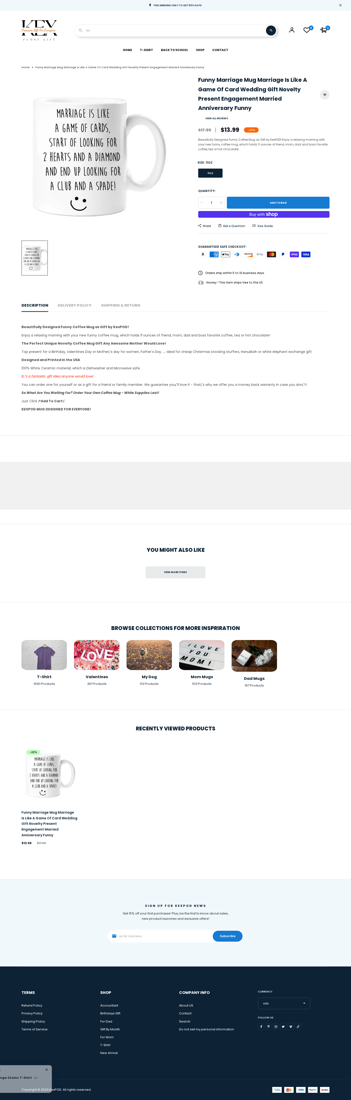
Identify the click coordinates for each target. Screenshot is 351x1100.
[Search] (271, 31)
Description (34, 305)
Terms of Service (34, 1029)
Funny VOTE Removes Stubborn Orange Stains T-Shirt (76, 1077)
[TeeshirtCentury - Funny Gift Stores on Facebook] (261, 1026)
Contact (220, 50)
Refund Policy (31, 1005)
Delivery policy (74, 305)
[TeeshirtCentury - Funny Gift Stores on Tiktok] (298, 1026)
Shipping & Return (120, 305)
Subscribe (227, 936)
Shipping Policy (33, 1021)
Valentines (97, 677)
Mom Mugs (202, 677)
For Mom (107, 1037)
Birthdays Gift (110, 1013)
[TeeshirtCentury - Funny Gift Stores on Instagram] (276, 1026)
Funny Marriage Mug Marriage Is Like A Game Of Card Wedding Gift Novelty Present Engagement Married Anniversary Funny (49, 823)
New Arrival (109, 1053)
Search (184, 1021)
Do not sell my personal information (206, 1029)
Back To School (174, 50)
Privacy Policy (32, 1013)
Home (127, 50)
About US (186, 1005)
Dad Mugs (254, 678)
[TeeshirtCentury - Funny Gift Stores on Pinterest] (268, 1026)
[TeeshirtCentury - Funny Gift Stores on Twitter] (283, 1026)
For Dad (106, 1021)
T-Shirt (146, 50)
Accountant (109, 1005)
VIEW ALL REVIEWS (216, 118)
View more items (175, 572)
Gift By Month (110, 1029)
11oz (210, 173)
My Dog (149, 677)
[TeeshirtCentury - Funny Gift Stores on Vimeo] (290, 1026)
